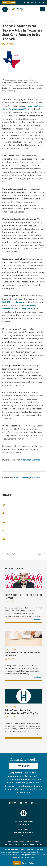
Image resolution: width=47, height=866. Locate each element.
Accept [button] (17, 863)
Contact (24, 844)
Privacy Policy (36, 844)
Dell (4, 302)
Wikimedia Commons (30, 460)
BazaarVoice (8, 308)
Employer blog (10, 591)
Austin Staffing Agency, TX (24, 823)
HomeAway (30, 305)
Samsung (20, 302)
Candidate (24, 477)
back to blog (9, 21)
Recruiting (24, 842)
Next (39, 554)
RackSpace (24, 308)
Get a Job (35, 842)
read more (38, 619)
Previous (10, 554)
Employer (35, 477)
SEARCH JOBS (9, 2)
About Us (8, 844)
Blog (15, 477)
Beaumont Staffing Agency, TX (23, 832)
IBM (9, 302)
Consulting (13, 842)
